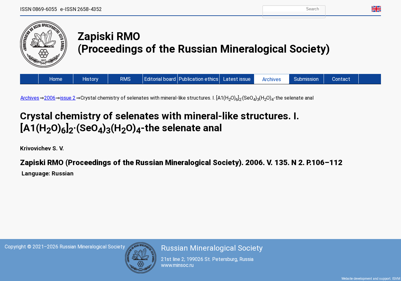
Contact (341, 79)
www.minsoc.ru (177, 265)
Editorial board (160, 79)
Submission (306, 79)
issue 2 (68, 98)
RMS (125, 79)
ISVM (396, 279)
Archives (271, 79)
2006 (49, 98)
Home (55, 79)
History (90, 79)
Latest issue (237, 79)
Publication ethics (198, 79)
